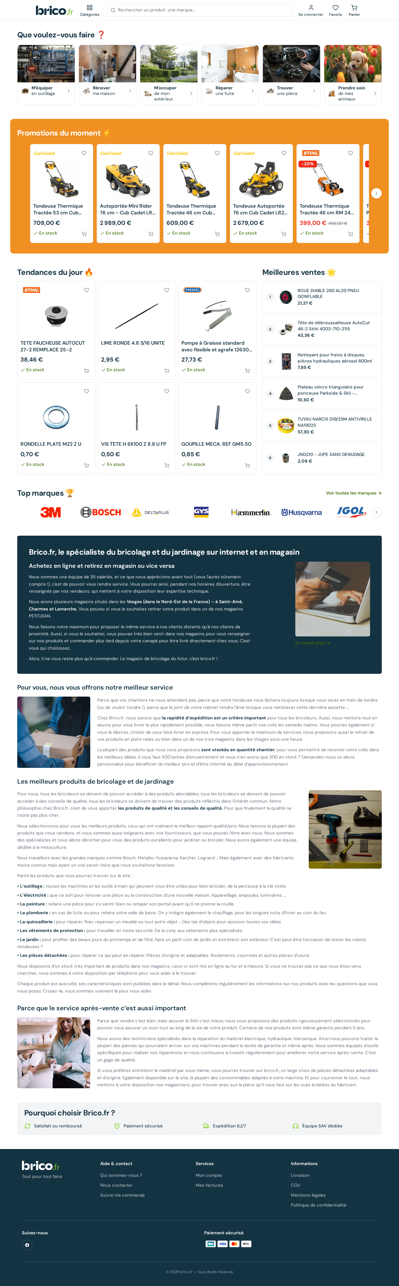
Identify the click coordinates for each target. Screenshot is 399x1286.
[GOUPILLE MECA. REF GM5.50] (217, 428)
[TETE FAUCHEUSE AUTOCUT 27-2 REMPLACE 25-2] (56, 330)
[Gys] (201, 512)
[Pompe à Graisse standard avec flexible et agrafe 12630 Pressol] (217, 330)
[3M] (50, 512)
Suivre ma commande (122, 1195)
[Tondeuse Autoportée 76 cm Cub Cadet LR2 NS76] (261, 193)
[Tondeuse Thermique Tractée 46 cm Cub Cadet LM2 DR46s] (195, 193)
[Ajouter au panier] (84, 234)
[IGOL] (352, 512)
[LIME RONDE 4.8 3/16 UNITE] (137, 330)
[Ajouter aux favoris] (84, 153)
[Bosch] (100, 512)
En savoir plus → (312, 643)
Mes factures (209, 1185)
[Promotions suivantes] (376, 193)
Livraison (300, 1175)
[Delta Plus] (151, 512)
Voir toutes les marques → (354, 493)
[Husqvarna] (301, 512)
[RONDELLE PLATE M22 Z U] (56, 428)
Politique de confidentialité (318, 1205)
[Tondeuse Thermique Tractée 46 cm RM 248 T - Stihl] (328, 193)
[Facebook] (27, 1245)
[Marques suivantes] (376, 512)
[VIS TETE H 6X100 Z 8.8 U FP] (137, 428)
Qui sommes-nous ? (121, 1175)
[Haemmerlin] (251, 512)
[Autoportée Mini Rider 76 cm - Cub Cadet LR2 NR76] (128, 193)
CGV (295, 1185)
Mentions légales (308, 1195)
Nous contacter (116, 1185)
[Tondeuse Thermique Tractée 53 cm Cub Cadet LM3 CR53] (61, 193)
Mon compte (209, 1175)
